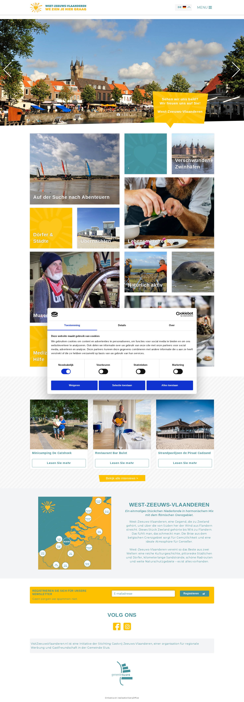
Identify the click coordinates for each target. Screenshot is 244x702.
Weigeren (74, 385)
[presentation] (7, 69)
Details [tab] (122, 325)
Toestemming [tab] (72, 325)
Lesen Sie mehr (59, 463)
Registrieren (191, 593)
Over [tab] (172, 325)
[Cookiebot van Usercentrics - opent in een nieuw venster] (178, 314)
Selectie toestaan (122, 385)
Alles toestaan (170, 385)
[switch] (103, 371)
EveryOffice (133, 698)
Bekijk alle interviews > (122, 478)
